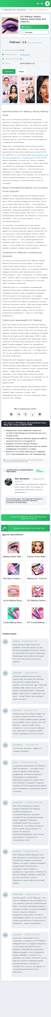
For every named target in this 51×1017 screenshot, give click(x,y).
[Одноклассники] (25, 414)
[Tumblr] (32, 414)
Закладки (28, 32)
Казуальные (25, 54)
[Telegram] (11, 414)
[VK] (18, 414)
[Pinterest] (39, 414)
